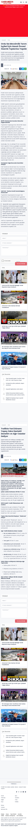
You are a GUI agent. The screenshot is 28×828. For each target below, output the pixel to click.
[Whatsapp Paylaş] (25, 69)
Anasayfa (4, 40)
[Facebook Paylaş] (20, 69)
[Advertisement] (14, 23)
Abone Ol (6, 68)
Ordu (9, 40)
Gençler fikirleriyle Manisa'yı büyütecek (14, 5)
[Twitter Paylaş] (23, 69)
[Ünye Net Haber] (7, 2)
